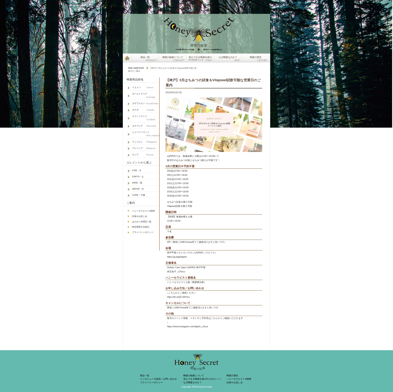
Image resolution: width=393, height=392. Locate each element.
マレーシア (143, 148)
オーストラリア (143, 95)
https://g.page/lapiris (177, 256)
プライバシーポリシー (143, 232)
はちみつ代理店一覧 (141, 221)
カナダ (143, 110)
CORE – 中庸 (138, 195)
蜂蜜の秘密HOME (136, 68)
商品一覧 (144, 375)
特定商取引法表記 (140, 227)
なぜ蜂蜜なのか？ (192, 382)
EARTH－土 (138, 176)
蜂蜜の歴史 (232, 375)
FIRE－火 (136, 170)
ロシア (142, 154)
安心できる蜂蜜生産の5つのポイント (202, 379)
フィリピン (144, 142)
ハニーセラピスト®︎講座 (143, 211)
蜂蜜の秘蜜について (193, 375)
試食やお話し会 (139, 216)
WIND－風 (137, 182)
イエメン (142, 87)
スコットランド (143, 118)
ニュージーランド (145, 134)
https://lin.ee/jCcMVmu (178, 297)
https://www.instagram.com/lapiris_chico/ (187, 326)
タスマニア (144, 126)
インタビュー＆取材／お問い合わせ (158, 379)
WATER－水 (138, 189)
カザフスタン (145, 103)
